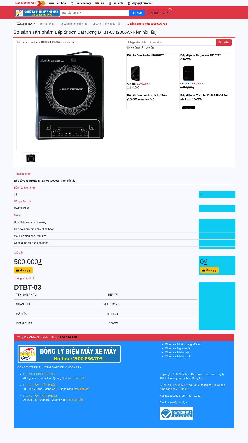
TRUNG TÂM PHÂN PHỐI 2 (40, 395)
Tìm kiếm (136, 12)
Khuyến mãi (158, 12)
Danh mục (26, 23)
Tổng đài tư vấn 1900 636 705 (148, 23)
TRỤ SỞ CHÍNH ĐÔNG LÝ (39, 374)
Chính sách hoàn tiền (108, 23)
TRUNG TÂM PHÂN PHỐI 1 (40, 385)
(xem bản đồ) (76, 378)
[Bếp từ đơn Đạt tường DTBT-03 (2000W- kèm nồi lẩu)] (31, 159)
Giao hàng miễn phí (75, 23)
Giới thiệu (49, 23)
